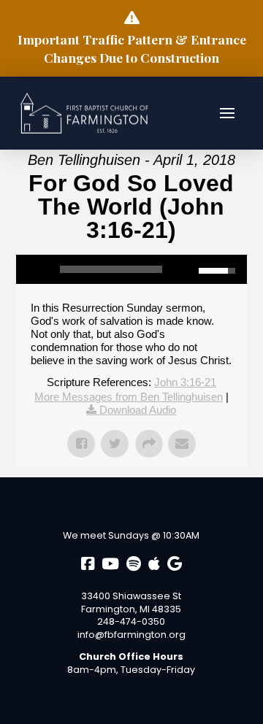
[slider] (111, 269)
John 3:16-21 (185, 382)
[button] (227, 113)
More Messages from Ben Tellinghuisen (128, 396)
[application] (132, 269)
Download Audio (137, 410)
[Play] (34, 269)
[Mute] (188, 269)
